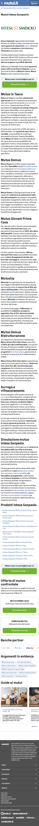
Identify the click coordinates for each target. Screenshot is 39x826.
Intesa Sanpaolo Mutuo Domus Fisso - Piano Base (20, 511)
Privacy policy (4, 793)
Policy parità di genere (6, 802)
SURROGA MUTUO (19, 621)
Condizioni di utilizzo (6, 796)
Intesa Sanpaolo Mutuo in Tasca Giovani (18, 549)
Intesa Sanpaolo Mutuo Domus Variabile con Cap (20, 527)
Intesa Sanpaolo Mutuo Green (14, 546)
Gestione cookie (5, 800)
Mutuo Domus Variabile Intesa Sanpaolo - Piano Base (19, 533)
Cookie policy (4, 794)
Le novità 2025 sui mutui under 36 (12, 710)
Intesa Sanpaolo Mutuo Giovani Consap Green (18, 538)
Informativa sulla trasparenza (8, 798)
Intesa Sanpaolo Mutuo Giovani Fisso (17, 542)
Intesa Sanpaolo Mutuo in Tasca (15, 552)
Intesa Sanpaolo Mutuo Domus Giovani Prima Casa (18, 517)
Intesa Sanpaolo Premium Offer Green (18, 556)
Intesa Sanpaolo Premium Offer (15, 559)
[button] (2, 3)
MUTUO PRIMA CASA (19, 601)
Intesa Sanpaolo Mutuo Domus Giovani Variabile (18, 522)
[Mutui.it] (11, 5)
